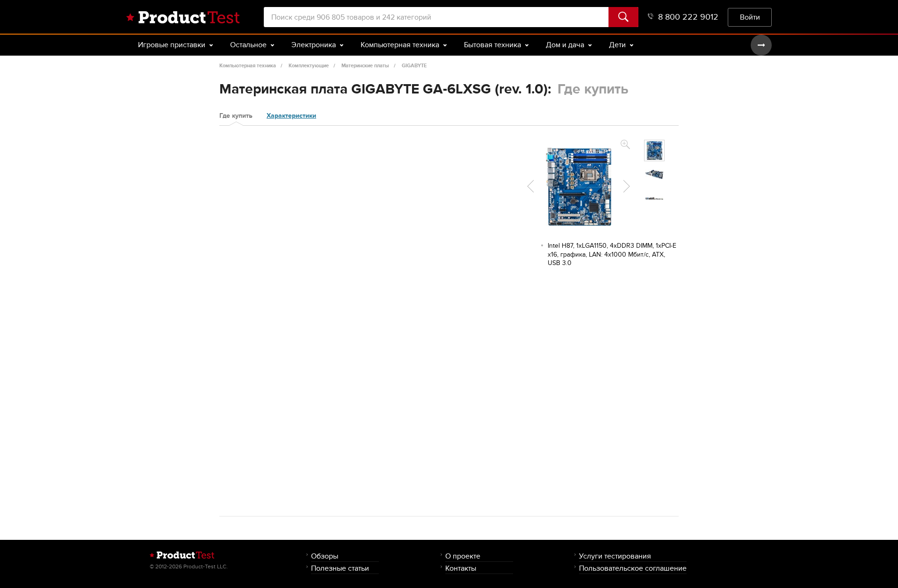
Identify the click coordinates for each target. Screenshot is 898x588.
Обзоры (324, 556)
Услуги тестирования (615, 556)
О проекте (462, 556)
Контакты (460, 568)
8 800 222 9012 (688, 17)
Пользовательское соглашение (633, 568)
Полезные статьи (340, 568)
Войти (750, 17)
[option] (654, 150)
